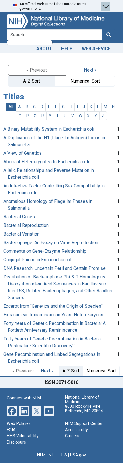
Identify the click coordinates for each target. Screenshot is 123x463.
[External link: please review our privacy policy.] (12, 410)
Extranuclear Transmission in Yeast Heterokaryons (53, 314)
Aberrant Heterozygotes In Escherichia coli (46, 161)
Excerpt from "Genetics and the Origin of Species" (53, 306)
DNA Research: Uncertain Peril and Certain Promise (54, 268)
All (11, 107)
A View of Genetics (22, 153)
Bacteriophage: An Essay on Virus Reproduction (50, 242)
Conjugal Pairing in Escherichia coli (37, 259)
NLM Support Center (84, 423)
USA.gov (78, 455)
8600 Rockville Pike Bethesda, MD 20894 (84, 408)
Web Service (96, 48)
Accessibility (76, 429)
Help (67, 48)
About (44, 48)
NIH (52, 455)
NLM (41, 455)
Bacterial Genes (19, 216)
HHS (63, 455)
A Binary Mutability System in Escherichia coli (48, 129)
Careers (72, 435)
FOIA (11, 429)
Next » (90, 70)
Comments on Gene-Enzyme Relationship (44, 251)
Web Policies (19, 423)
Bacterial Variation (21, 234)
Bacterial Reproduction (26, 225)
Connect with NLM (24, 398)
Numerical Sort (85, 81)
